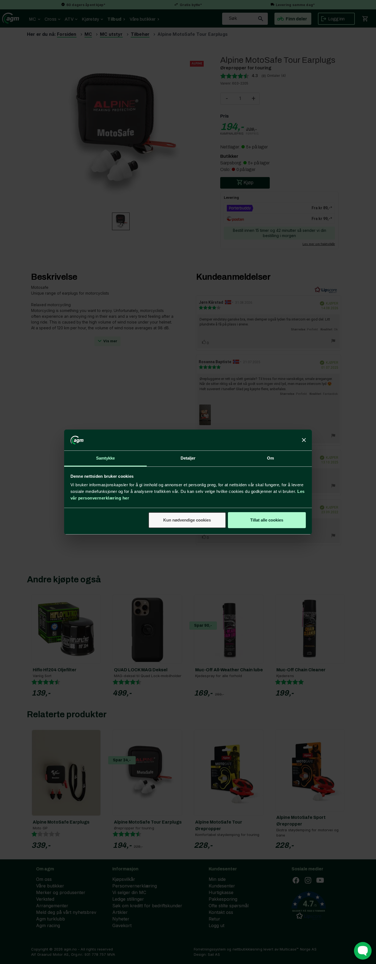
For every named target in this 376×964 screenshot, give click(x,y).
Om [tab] (270, 458)
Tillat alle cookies (266, 520)
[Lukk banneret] (304, 440)
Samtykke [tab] (105, 458)
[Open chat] (363, 951)
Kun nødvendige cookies (187, 520)
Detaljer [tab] (188, 458)
